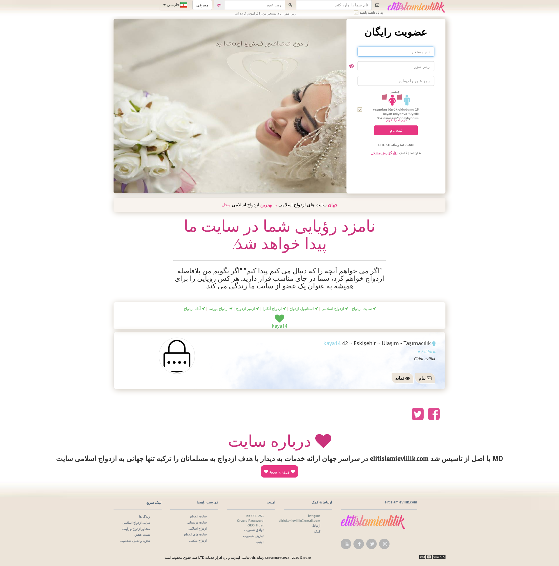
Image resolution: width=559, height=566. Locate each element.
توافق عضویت (253, 530)
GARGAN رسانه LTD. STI (396, 145)
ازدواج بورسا (218, 308)
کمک (402, 153)
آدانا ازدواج (193, 308)
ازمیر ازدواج (246, 308)
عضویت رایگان (396, 32)
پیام (423, 378)
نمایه (400, 378)
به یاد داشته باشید (371, 12)
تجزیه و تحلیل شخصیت (135, 540)
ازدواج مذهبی (198, 540)
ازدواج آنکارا (273, 308)
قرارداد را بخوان (396, 120)
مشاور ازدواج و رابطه (136, 528)
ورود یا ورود (279, 471)
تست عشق (142, 534)
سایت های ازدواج (195, 534)
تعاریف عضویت (253, 536)
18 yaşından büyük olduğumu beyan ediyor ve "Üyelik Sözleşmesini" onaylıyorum (396, 112)
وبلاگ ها (144, 516)
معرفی (202, 5)
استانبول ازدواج (302, 308)
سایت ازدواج (362, 308)
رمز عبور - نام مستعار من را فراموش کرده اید (265, 13)
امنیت (259, 542)
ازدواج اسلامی (245, 204)
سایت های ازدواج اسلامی (302, 204)
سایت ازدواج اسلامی (136, 522)
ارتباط (414, 153)
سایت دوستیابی (197, 522)
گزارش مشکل (382, 152)
